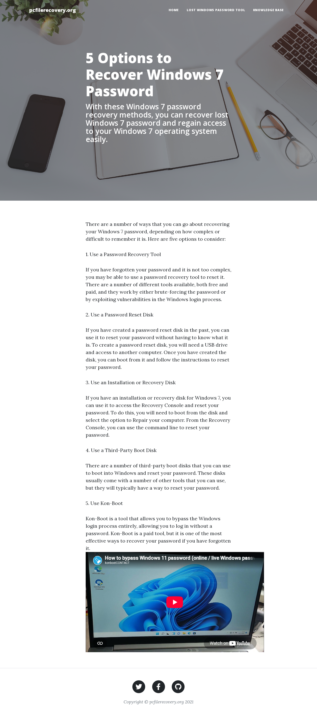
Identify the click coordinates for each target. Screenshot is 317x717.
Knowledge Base (268, 10)
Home (174, 10)
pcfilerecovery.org (52, 10)
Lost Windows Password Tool (216, 10)
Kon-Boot (112, 503)
